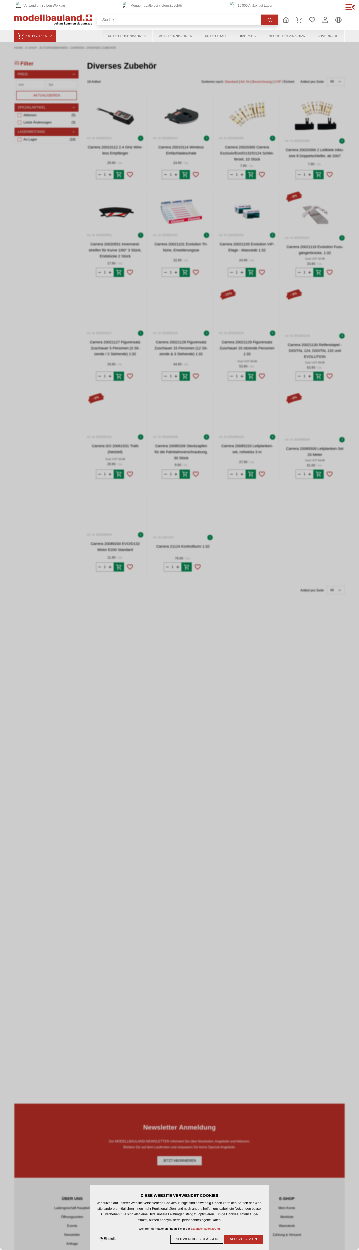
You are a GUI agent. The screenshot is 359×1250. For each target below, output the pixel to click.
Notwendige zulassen (197, 1239)
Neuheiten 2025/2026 (286, 36)
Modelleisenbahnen (127, 36)
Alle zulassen (243, 1239)
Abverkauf (327, 36)
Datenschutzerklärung (205, 1228)
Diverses (247, 36)
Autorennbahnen (175, 36)
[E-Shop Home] (53, 20)
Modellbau (215, 36)
